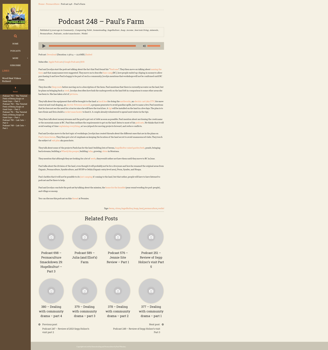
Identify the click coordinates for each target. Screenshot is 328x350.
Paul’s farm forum (46, 137)
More (15, 58)
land (141, 208)
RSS (82, 62)
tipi (110, 108)
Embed (89, 54)
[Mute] (144, 46)
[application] (101, 46)
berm (111, 208)
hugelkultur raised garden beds (130, 147)
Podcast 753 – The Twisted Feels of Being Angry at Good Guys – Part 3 (15, 98)
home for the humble (115, 187)
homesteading (99, 30)
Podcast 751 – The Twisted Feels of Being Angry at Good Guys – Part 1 (15, 115)
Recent (15, 92)
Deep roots (57, 87)
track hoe (102, 101)
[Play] (42, 46)
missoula (154, 30)
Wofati (84, 33)
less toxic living (141, 30)
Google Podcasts (71, 62)
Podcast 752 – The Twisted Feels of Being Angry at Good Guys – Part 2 (15, 107)
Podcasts (15, 51)
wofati (161, 208)
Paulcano (114, 69)
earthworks (125, 101)
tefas (90, 151)
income (129, 30)
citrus (104, 151)
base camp (108, 72)
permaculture (150, 208)
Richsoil (6, 81)
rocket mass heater (71, 33)
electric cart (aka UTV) (144, 101)
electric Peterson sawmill (78, 104)
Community (68, 30)
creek (66, 90)
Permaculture (46, 33)
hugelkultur (126, 208)
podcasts (140, 122)
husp (123, 30)
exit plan (56, 140)
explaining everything (69, 126)
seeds (93, 158)
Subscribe (15, 65)
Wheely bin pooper (70, 151)
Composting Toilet (83, 30)
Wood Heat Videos (11, 78)
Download (52, 54)
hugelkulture (113, 30)
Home (15, 43)
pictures (74, 94)
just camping (86, 176)
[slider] (153, 46)
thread (75, 198)
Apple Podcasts (56, 62)
